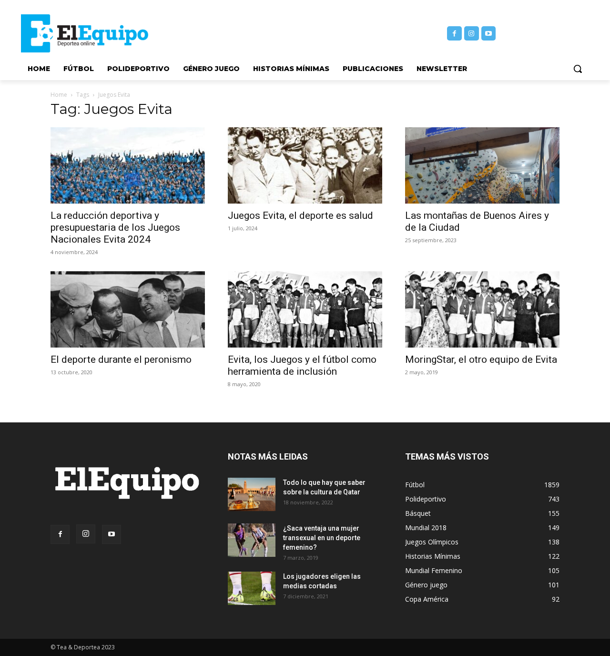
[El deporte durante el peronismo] (128, 309)
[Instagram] (471, 33)
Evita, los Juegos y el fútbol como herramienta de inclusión (302, 365)
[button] (577, 68)
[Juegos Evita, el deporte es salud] (305, 165)
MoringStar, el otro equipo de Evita (481, 359)
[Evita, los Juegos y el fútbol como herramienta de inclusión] (305, 309)
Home (59, 95)
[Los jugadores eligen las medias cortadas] (251, 588)
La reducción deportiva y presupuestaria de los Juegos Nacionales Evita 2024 (115, 227)
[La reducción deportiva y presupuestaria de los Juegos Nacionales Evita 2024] (128, 165)
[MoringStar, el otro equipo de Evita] (482, 309)
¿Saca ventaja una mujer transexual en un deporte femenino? (321, 537)
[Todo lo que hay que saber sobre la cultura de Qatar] (251, 494)
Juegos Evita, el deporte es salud (300, 215)
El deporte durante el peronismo (121, 359)
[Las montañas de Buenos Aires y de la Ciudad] (482, 165)
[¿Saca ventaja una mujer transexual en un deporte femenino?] (251, 540)
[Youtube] (488, 33)
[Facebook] (454, 33)
